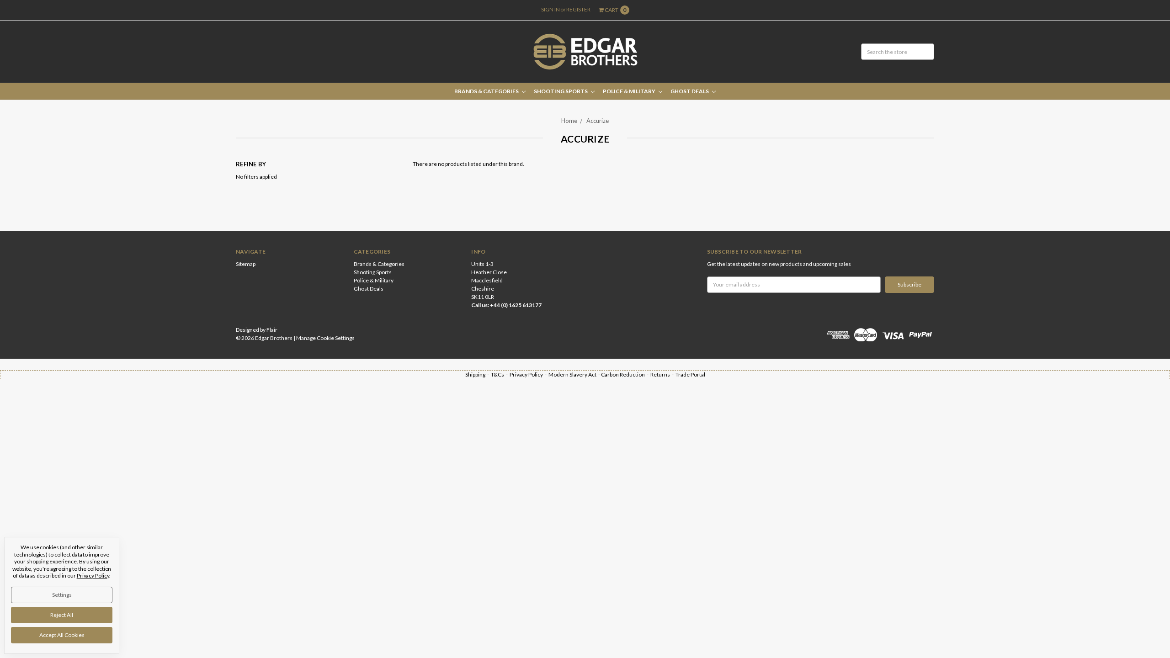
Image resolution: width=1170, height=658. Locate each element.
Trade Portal (690, 374)
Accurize (597, 120)
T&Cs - (500, 374)
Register (578, 9)
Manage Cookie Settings (325, 337)
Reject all (61, 614)
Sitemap (245, 263)
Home (569, 120)
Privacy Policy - (529, 374)
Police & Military (629, 91)
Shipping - (478, 374)
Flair (271, 329)
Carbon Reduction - (625, 374)
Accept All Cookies (62, 634)
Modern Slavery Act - (574, 374)
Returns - (662, 374)
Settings (62, 594)
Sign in (550, 9)
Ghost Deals (690, 91)
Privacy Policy (93, 575)
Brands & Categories (487, 91)
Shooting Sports (561, 91)
